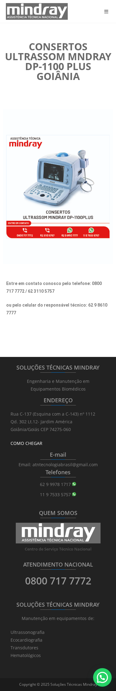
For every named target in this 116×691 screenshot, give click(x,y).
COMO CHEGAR (26, 443)
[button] (102, 677)
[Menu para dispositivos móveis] (107, 11)
